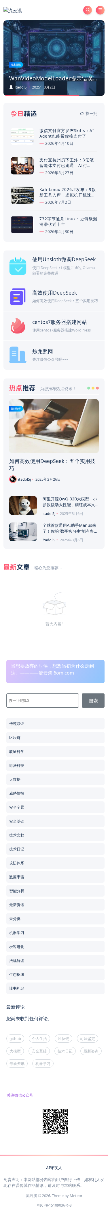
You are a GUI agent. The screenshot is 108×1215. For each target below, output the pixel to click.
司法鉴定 (87, 1038)
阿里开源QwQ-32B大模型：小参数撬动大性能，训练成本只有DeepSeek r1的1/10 (70, 504)
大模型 (15, 1051)
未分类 (14, 918)
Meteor (76, 1195)
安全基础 (16, 821)
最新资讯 (16, 904)
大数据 (14, 779)
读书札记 (16, 988)
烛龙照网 (42, 351)
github (15, 1038)
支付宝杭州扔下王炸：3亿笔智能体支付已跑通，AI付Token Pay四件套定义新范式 (67, 165)
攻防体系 (16, 863)
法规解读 (16, 960)
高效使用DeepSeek (54, 292)
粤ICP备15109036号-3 (54, 1205)
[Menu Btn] (100, 10)
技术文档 (16, 835)
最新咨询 (91, 1051)
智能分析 (16, 408)
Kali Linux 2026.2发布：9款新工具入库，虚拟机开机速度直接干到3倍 (67, 195)
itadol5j (20, 87)
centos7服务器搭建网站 (59, 321)
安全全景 (16, 807)
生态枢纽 (16, 974)
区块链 (14, 737)
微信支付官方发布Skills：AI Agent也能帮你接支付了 (66, 133)
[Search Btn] (87, 10)
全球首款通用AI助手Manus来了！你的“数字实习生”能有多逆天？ (70, 531)
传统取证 (16, 723)
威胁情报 (16, 793)
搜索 (93, 700)
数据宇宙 (16, 876)
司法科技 (16, 765)
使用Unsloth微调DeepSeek (64, 259)
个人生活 (39, 1038)
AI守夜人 (54, 1167)
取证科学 (16, 751)
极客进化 (16, 946)
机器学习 (16, 932)
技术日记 (16, 64)
